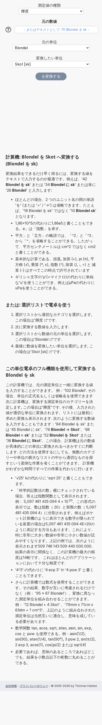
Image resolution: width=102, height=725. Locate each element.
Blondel (41, 339)
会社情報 (11, 686)
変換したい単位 (49, 58)
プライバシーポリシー (34, 686)
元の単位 (49, 42)
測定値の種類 (49, 5)
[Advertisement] (51, 117)
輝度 (39, 320)
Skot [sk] (40, 351)
